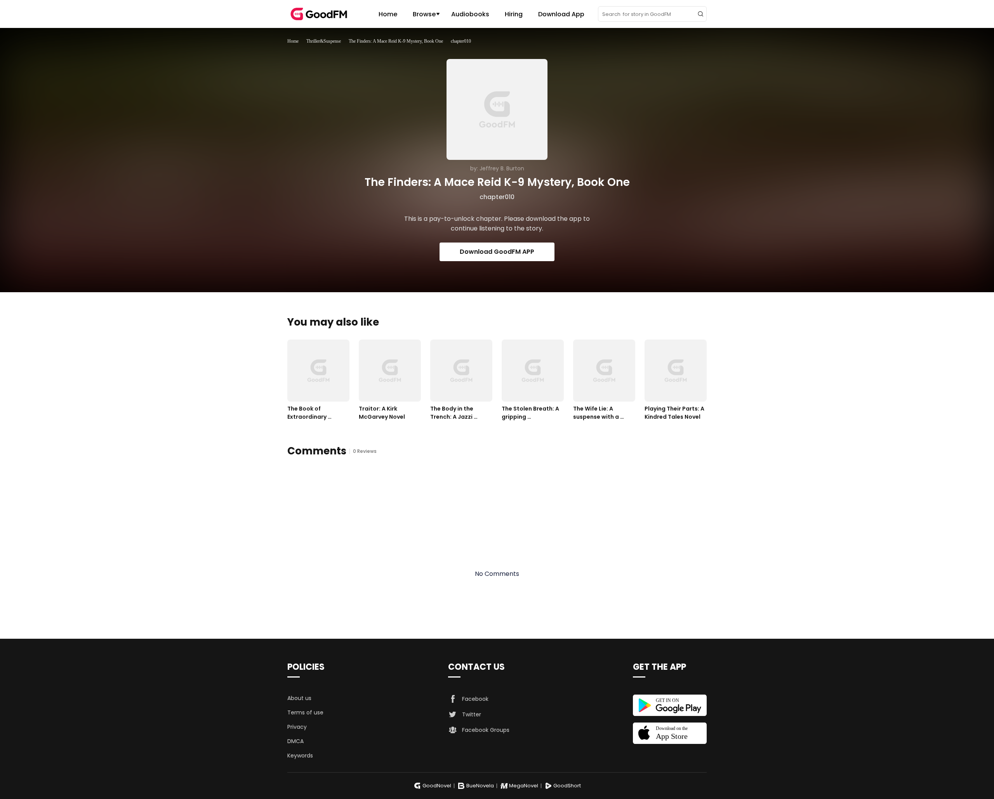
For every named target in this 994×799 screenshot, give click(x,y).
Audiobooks (470, 14)
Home (388, 14)
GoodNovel (436, 785)
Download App (561, 14)
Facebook (475, 699)
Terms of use (305, 712)
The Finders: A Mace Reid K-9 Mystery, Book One (396, 41)
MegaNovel (523, 785)
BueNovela (480, 785)
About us (299, 698)
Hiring (514, 14)
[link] (293, 41)
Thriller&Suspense (323, 41)
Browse (424, 14)
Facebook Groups (485, 730)
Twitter (471, 714)
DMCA (295, 741)
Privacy (297, 727)
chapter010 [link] (461, 41)
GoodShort (567, 785)
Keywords (300, 755)
